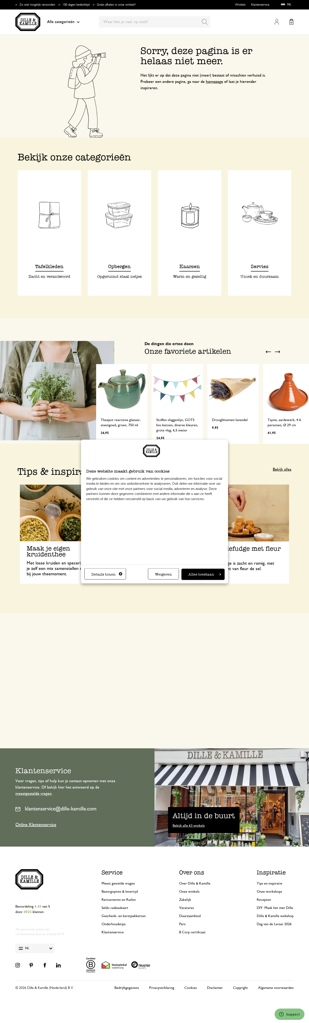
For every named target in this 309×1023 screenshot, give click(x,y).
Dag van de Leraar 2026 (274, 924)
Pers (182, 924)
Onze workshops (269, 891)
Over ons (191, 872)
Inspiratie (271, 872)
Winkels (240, 4)
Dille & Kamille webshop (275, 916)
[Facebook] (45, 965)
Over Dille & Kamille (194, 883)
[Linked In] (58, 965)
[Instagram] (17, 965)
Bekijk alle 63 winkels (189, 825)
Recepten (264, 899)
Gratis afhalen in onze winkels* (116, 4)
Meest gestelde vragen (118, 883)
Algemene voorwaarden (276, 988)
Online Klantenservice (35, 824)
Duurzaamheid (190, 916)
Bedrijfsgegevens (126, 988)
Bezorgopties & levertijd (120, 891)
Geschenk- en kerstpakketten (124, 916)
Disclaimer (215, 988)
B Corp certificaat (192, 932)
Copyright (240, 988)
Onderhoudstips (114, 924)
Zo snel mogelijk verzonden (37, 4)
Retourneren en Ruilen (119, 899)
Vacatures (186, 908)
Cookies (190, 988)
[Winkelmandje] (291, 22)
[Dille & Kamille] (27, 22)
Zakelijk (185, 899)
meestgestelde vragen (33, 794)
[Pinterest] (31, 965)
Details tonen (103, 574)
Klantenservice (260, 4)
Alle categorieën (60, 22)
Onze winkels (189, 891)
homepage (214, 82)
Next (277, 351)
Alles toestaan (201, 574)
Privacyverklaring (161, 988)
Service (112, 872)
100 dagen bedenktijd (76, 4)
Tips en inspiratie (269, 883)
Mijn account (277, 22)
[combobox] (154, 22)
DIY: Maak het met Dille (275, 908)
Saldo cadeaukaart (115, 908)
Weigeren (163, 574)
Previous (268, 351)
